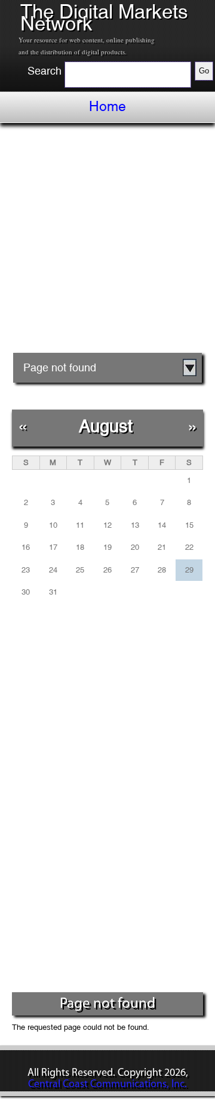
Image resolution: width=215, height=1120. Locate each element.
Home (107, 106)
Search (44, 71)
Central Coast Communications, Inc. (107, 1084)
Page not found (59, 367)
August (106, 426)
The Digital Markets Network (104, 17)
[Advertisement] (107, 242)
